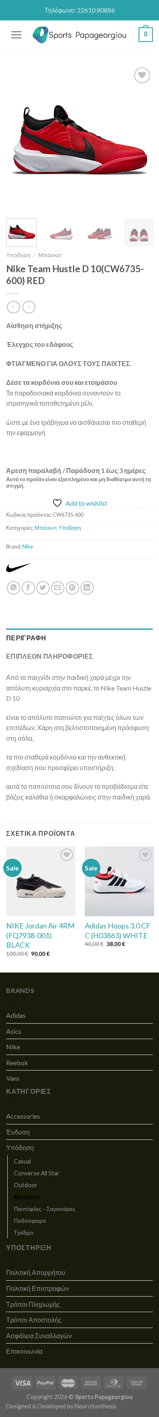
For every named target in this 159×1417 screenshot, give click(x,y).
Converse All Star (37, 1173)
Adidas (16, 1015)
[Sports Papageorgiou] (80, 35)
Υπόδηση (18, 255)
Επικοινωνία (24, 1351)
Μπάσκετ (50, 255)
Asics (13, 1031)
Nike (27, 546)
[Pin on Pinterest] (72, 588)
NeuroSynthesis (96, 1406)
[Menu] (16, 34)
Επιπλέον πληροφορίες (49, 656)
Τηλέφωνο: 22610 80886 (79, 10)
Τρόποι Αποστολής (34, 1320)
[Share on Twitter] (43, 588)
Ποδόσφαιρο (30, 1220)
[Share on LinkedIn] (87, 588)
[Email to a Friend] (57, 588)
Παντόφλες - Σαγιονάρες (44, 1208)
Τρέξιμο (23, 1232)
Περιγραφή (26, 638)
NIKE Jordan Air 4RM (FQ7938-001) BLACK (40, 935)
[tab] (79, 638)
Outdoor (26, 1185)
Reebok (17, 1062)
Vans (13, 1078)
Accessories (23, 1116)
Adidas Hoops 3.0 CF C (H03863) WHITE (117, 930)
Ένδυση (18, 1132)
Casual (22, 1161)
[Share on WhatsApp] (13, 588)
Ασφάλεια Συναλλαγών (39, 1335)
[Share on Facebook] (28, 588)
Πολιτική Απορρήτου (35, 1272)
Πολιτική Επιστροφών (37, 1288)
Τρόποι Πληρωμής (33, 1304)
